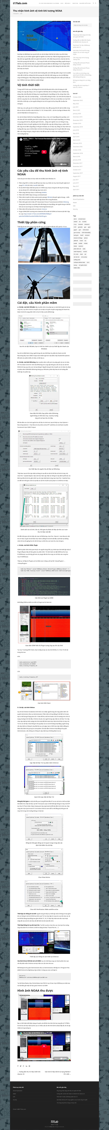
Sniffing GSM (77, 259)
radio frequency (77, 251)
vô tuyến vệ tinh (83, 265)
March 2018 (76, 156)
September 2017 (78, 173)
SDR (21, 13)
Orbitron (44, 209)
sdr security (84, 257)
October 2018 (77, 150)
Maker (75, 202)
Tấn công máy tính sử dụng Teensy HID (66, 1102)
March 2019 (76, 140)
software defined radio (79, 262)
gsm (80, 229)
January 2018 (77, 160)
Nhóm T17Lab (54, 1124)
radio (84, 248)
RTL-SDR (24, 185)
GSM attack (86, 229)
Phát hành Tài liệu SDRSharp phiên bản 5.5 (67, 1096)
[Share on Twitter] (20, 1066)
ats (80, 221)
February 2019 (77, 143)
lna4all (75, 243)
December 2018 (77, 146)
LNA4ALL (44, 192)
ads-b (75, 219)
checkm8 (80, 224)
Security (75, 209)
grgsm (75, 229)
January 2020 (77, 113)
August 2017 (77, 176)
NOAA (75, 246)
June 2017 (76, 183)
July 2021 (76, 107)
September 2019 (78, 127)
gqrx (89, 227)
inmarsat (87, 235)
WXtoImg (66, 202)
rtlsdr (81, 254)
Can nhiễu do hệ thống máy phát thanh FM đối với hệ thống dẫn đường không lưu (82, 75)
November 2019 (77, 120)
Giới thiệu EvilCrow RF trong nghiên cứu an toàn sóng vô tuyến (81, 52)
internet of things (78, 238)
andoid (75, 221)
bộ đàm (84, 221)
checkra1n (86, 224)
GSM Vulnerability (86, 232)
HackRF (35, 185)
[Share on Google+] (23, 1066)
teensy (75, 265)
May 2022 (76, 103)
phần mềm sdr (77, 248)
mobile (85, 243)
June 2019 (76, 130)
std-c (88, 262)
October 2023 (77, 97)
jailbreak (76, 240)
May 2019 (76, 133)
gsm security (77, 232)
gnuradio (80, 227)
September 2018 (78, 153)
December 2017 (77, 163)
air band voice (81, 219)
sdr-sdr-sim (76, 257)
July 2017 (76, 180)
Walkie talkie (77, 268)
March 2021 (76, 110)
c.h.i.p (75, 224)
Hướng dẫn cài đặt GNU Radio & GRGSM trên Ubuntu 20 (71, 1093)
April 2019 (76, 137)
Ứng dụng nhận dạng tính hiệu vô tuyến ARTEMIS (69, 1090)
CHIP (75, 227)
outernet (81, 246)
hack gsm (76, 235)
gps (85, 227)
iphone (85, 238)
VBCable (49, 197)
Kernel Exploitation (78, 199)
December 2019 (77, 117)
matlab (80, 243)
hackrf (81, 235)
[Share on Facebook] (17, 1066)
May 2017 (76, 186)
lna (85, 240)
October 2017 (77, 170)
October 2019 (77, 123)
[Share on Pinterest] (29, 1066)
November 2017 (77, 166)
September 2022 (78, 100)
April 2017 (76, 189)
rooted (85, 251)
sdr (85, 254)
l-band (81, 240)
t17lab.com (20, 3)
